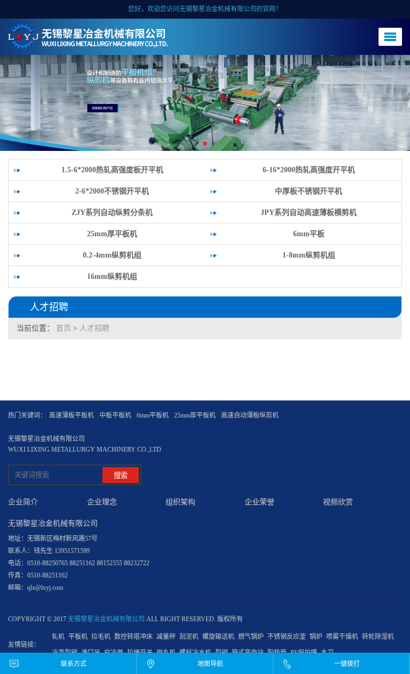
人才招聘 (94, 328)
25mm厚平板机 (112, 234)
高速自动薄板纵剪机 (250, 415)
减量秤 (166, 636)
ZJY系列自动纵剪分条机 (112, 212)
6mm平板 (309, 234)
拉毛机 (101, 636)
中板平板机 (115, 415)
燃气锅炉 (251, 636)
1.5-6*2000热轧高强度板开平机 (112, 170)
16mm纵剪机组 (112, 276)
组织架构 (180, 502)
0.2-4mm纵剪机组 (112, 255)
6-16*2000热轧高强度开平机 (309, 170)
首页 (63, 328)
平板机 (78, 636)
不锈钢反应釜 (286, 636)
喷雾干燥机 (342, 636)
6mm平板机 (153, 415)
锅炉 (316, 636)
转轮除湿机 (378, 636)
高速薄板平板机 (71, 415)
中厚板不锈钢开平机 (308, 191)
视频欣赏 (338, 502)
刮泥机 (189, 636)
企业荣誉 (259, 502)
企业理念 (102, 502)
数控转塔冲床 (133, 636)
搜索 (121, 475)
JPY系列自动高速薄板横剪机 (309, 212)
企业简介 (23, 502)
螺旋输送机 (218, 636)
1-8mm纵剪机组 (308, 255)
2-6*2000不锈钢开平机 (112, 191)
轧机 (58, 636)
